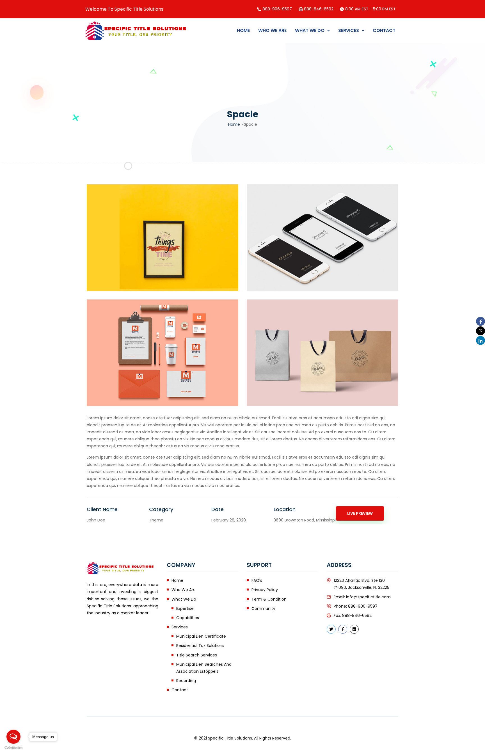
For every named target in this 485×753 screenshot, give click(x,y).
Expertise (185, 608)
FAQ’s (256, 580)
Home (243, 30)
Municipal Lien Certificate (201, 636)
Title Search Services (196, 655)
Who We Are (272, 30)
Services (348, 30)
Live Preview (360, 513)
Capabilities (187, 618)
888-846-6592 (357, 615)
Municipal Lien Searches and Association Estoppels (204, 668)
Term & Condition (269, 599)
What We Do (309, 30)
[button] (312, 30)
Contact (384, 30)
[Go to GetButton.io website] (13, 747)
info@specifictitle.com (368, 597)
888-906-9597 (363, 606)
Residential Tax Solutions (200, 645)
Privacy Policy (264, 589)
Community (263, 608)
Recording (186, 680)
